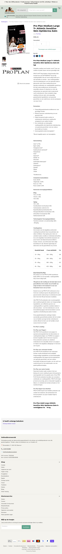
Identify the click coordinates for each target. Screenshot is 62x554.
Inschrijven (26, 527)
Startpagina (4, 21)
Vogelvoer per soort (6, 469)
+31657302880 (7, 449)
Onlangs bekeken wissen (9, 423)
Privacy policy (4, 508)
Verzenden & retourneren (7, 503)
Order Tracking (5, 491)
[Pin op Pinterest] (42, 56)
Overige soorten (5, 480)
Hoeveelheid (36, 40)
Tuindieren (3, 485)
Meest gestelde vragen (7, 514)
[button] (4, 59)
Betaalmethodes (5, 506)
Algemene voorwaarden (7, 510)
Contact (3, 501)
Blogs (2, 489)
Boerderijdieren (5, 476)
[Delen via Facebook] (34, 56)
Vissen (3, 482)
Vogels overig (4, 471)
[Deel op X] (37, 56)
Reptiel (3, 478)
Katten (3, 467)
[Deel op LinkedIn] (40, 56)
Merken (3, 487)
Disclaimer (3, 512)
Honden (3, 465)
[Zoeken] (55, 10)
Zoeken (3, 499)
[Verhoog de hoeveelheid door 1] (48, 44)
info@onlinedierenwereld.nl (10, 452)
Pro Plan (38, 34)
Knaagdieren (4, 474)
